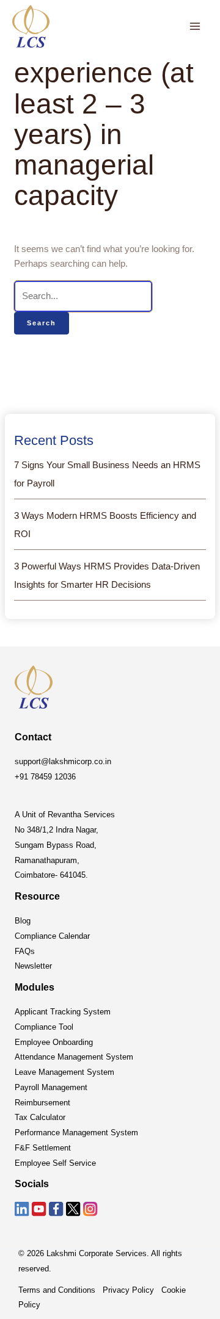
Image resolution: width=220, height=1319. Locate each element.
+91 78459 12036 (45, 776)
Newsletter (33, 965)
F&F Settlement (43, 1147)
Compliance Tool (44, 1027)
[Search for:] (83, 296)
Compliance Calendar (52, 936)
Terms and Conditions (56, 1290)
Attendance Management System (74, 1056)
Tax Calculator (40, 1117)
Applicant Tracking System (63, 1011)
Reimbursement (42, 1102)
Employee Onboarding (54, 1042)
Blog (23, 920)
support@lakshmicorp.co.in (63, 761)
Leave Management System (64, 1072)
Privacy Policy (128, 1290)
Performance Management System (76, 1132)
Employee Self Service (55, 1163)
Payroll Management (51, 1087)
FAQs (25, 951)
